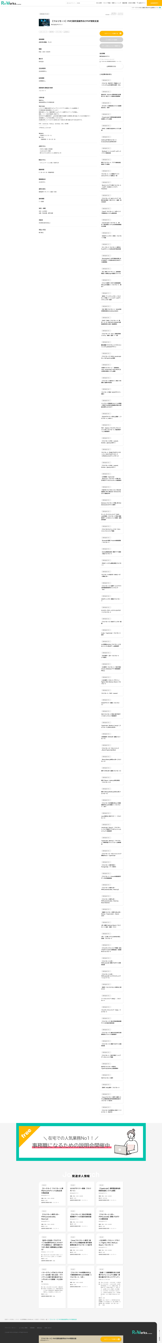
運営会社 (39, 1328)
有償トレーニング (116, 3)
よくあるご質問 (23, 1328)
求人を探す (99, 3)
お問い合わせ (47, 1328)
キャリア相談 (107, 3)
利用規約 (32, 1328)
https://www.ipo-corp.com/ (107, 59)
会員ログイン (142, 3)
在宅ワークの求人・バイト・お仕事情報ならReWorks (20, 1319)
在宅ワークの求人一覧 (42, 1319)
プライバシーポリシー (11, 1328)
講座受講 (124, 3)
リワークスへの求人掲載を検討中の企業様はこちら (145, 7)
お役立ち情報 (131, 3)
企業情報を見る (111, 66)
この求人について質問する (112, 46)
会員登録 (154, 3)
